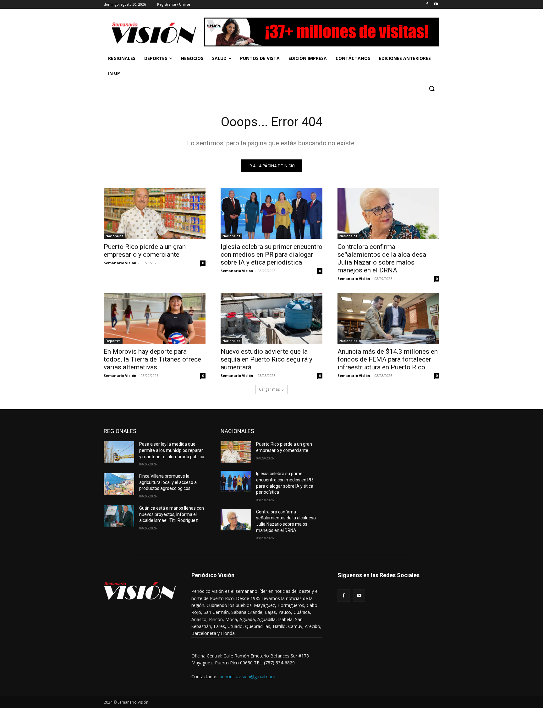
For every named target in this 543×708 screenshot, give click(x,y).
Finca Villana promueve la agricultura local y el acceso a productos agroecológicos (168, 482)
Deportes (113, 341)
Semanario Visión (120, 262)
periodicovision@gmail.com (247, 676)
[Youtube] (435, 4)
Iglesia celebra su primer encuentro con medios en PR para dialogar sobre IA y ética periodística (271, 254)
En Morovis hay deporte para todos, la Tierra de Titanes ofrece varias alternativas (152, 359)
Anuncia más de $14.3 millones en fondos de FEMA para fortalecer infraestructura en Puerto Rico (387, 359)
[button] (431, 88)
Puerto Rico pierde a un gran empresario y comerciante (145, 250)
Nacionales (114, 236)
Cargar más (269, 389)
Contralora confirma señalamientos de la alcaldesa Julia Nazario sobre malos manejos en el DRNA (381, 258)
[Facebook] (427, 4)
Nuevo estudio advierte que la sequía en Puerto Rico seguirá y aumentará (266, 359)
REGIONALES (120, 431)
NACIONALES (237, 431)
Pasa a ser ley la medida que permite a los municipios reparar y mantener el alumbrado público (171, 450)
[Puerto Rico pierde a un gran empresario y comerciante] (155, 213)
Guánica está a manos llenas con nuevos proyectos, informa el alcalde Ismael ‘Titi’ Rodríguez (171, 514)
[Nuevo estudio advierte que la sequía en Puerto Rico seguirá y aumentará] (271, 318)
